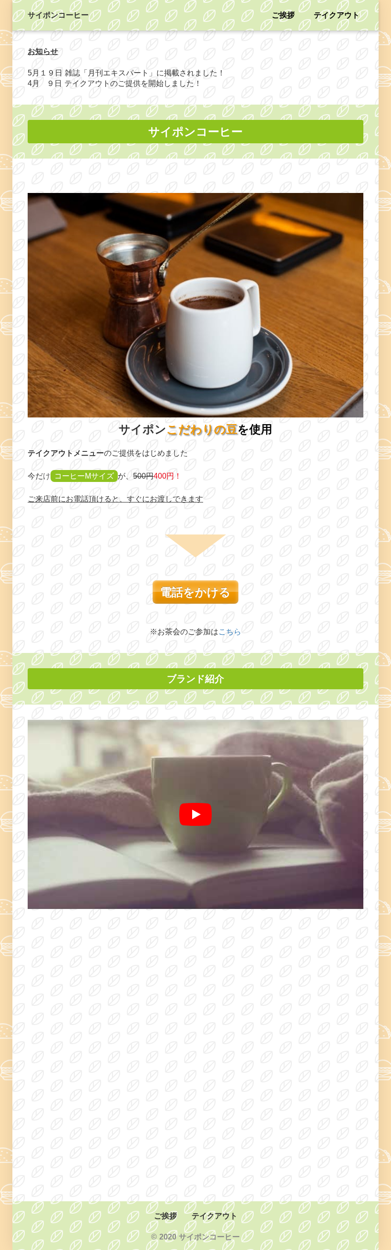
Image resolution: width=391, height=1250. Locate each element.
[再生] (195, 814)
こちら (229, 632)
